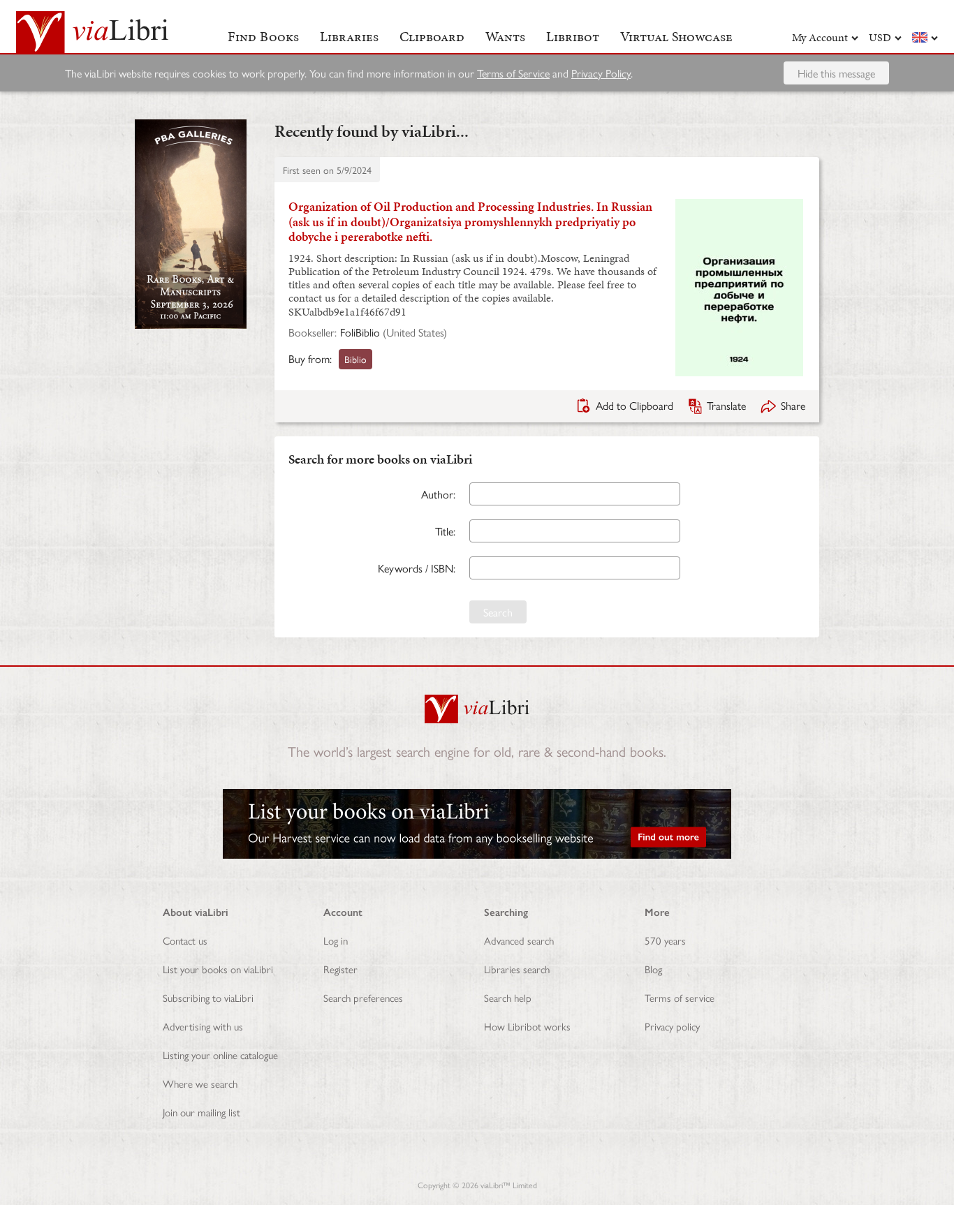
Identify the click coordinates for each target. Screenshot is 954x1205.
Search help (507, 997)
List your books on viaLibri (218, 968)
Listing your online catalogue (220, 1054)
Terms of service (679, 997)
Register (340, 968)
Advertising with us (203, 1026)
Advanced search (519, 940)
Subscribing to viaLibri (208, 997)
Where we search (200, 1083)
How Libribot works (527, 1026)
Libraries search (517, 968)
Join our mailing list (201, 1111)
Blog (653, 968)
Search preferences (363, 997)
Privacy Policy (601, 73)
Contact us (185, 940)
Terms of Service (513, 73)
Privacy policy (672, 1026)
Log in (335, 940)
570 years (665, 940)
